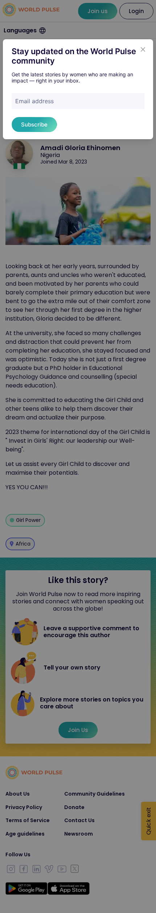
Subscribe (34, 124)
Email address (34, 101)
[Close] (143, 49)
